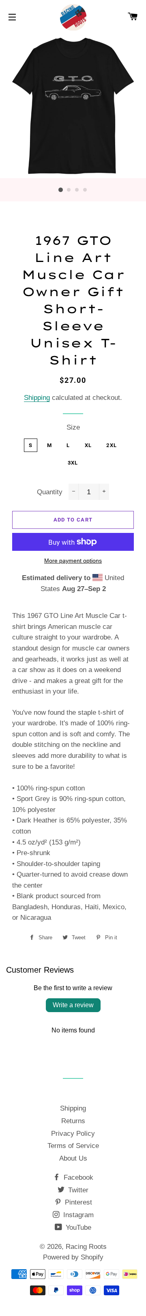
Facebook (77, 1177)
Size (73, 427)
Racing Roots (86, 1247)
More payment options (73, 560)
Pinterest (77, 1202)
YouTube (77, 1227)
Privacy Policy (73, 1133)
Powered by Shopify (73, 1257)
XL (88, 445)
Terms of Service (73, 1146)
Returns (73, 1121)
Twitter (77, 1190)
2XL (111, 445)
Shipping (37, 398)
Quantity (49, 492)
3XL (73, 463)
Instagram (77, 1215)
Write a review (73, 1005)
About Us (73, 1158)
